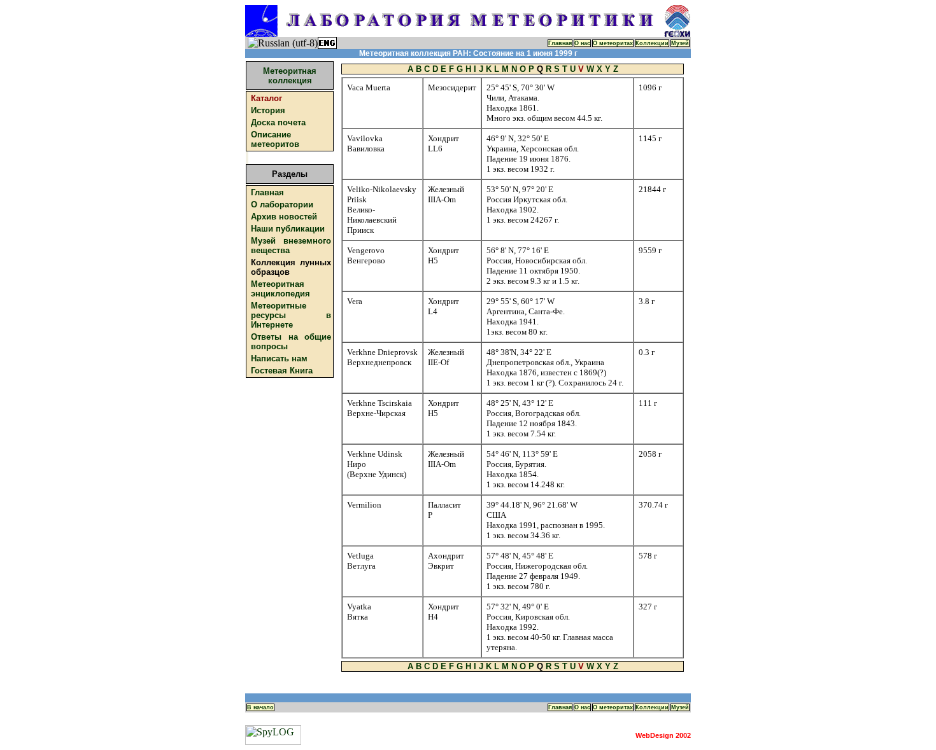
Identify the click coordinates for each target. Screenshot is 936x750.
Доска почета (278, 122)
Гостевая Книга (282, 370)
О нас (582, 43)
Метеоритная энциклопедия (280, 288)
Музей (680, 43)
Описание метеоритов (275, 139)
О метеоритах (613, 43)
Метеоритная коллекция (289, 75)
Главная (560, 43)
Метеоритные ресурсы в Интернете (291, 315)
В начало (260, 707)
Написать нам (279, 358)
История (268, 110)
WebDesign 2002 (663, 735)
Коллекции (652, 43)
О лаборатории (282, 204)
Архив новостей (284, 216)
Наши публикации (288, 228)
